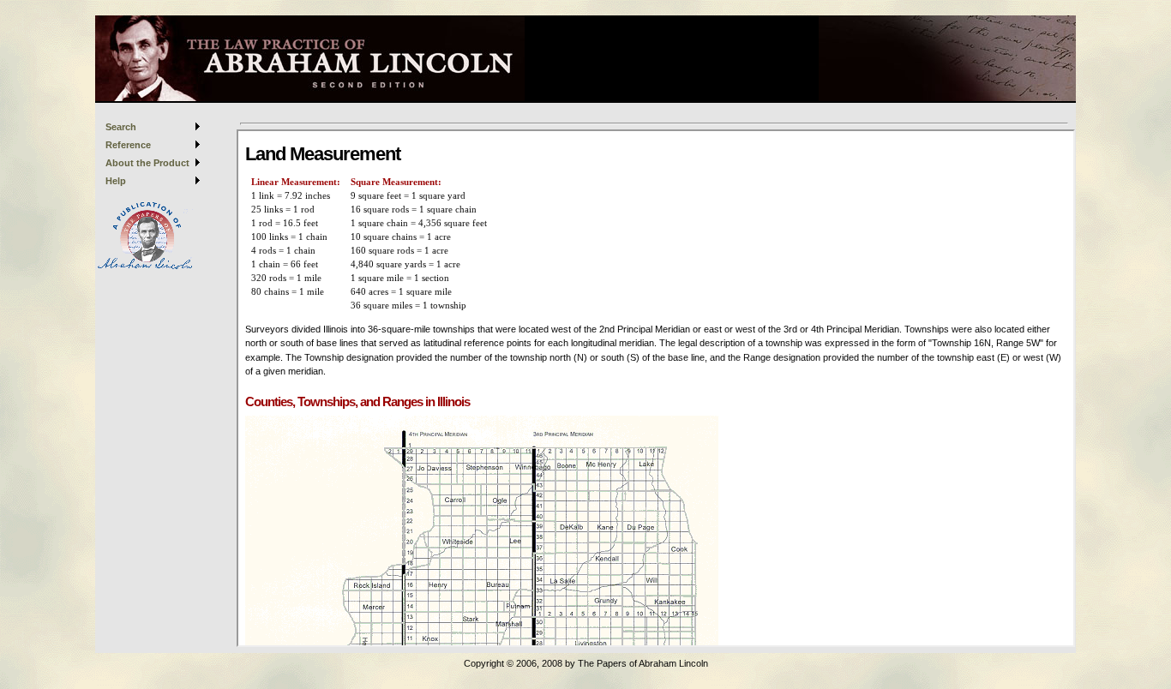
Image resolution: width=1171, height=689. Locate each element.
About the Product (147, 163)
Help (115, 181)
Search (120, 127)
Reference (128, 145)
